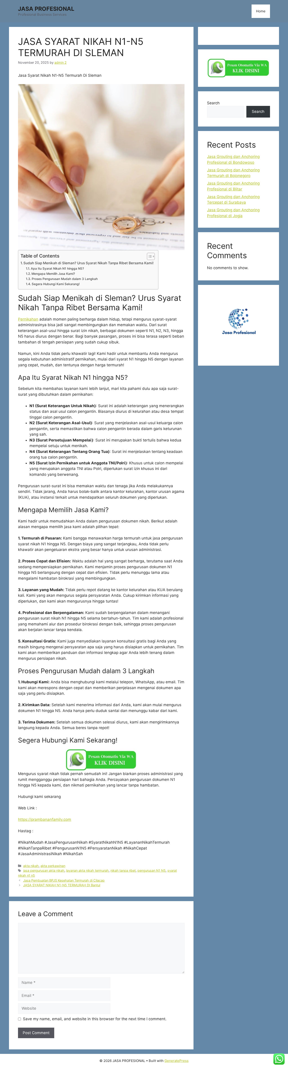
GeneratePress (176, 1061)
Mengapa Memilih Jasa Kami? (53, 273)
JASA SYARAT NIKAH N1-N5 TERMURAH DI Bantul (61, 885)
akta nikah (31, 866)
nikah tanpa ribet (123, 870)
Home (261, 11)
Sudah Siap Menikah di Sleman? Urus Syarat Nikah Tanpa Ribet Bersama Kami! (88, 263)
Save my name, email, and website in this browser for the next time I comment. (94, 1019)
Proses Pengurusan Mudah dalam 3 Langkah (65, 279)
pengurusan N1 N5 (151, 870)
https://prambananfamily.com (44, 819)
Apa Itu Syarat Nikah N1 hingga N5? (57, 268)
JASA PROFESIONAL (46, 8)
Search (213, 103)
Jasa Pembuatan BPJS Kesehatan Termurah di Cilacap (64, 880)
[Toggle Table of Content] (149, 256)
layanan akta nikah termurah (87, 870)
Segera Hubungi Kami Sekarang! (56, 284)
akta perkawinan (52, 866)
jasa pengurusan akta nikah (43, 870)
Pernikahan (28, 319)
